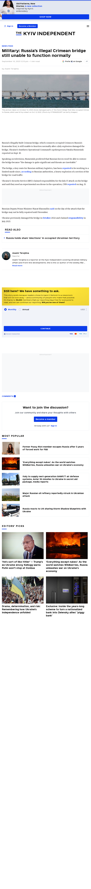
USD (83, 309)
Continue (45, 329)
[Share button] (86, 61)
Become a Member (27, 26)
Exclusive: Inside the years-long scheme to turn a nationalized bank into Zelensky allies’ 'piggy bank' (65, 611)
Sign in (54, 426)
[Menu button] (88, 26)
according (26, 171)
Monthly (12, 309)
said (52, 209)
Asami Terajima (12, 69)
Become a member (46, 419)
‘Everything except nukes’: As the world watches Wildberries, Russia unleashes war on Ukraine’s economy (67, 566)
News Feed (7, 46)
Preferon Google (73, 61)
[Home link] (45, 33)
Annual (25, 309)
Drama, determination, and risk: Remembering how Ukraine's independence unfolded (21, 609)
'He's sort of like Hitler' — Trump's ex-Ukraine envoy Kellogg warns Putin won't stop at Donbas (22, 564)
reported (66, 168)
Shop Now (45, 17)
